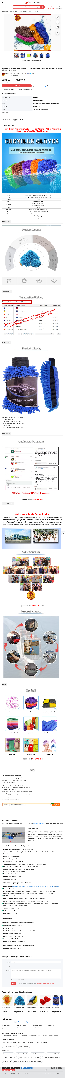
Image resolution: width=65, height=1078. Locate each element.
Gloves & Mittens (23, 11)
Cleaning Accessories (8, 1054)
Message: (8, 970)
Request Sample (27, 89)
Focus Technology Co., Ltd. (21, 1073)
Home (3, 11)
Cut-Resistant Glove (42, 1042)
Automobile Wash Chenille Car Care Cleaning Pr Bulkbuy (27, 1061)
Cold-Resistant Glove (24, 1046)
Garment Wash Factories (54, 1054)
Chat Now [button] (49, 86)
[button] (2, 2)
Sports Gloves (16, 1042)
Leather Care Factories (22, 1054)
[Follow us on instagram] (56, 1068)
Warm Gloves (6, 1042)
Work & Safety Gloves (34, 11)
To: (9, 966)
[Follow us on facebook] (52, 1068)
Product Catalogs (24, 1022)
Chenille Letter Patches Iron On (50, 1057)
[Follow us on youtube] (59, 1068)
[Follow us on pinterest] (61, 1068)
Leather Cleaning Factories (37, 1054)
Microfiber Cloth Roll (37, 1028)
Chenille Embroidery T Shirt (9, 1057)
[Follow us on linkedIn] (46, 1070)
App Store (5, 1068)
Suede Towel (42, 886)
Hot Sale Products (6, 1025)
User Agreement (41, 1073)
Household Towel (36, 1025)
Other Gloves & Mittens (28, 1042)
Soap (57, 886)
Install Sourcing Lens (9, 1070)
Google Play (15, 1068)
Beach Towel (35, 886)
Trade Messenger (27, 1068)
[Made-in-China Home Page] (33, 2)
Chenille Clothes (7, 1061)
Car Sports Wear (23, 1057)
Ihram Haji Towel (21, 1028)
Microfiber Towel (16, 886)
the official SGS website (39, 823)
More (3, 1064)
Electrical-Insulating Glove (9, 1046)
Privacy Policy (57, 1073)
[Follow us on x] (54, 1068)
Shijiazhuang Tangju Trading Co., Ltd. (14, 73)
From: (8, 962)
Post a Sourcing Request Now (45, 983)
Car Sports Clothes (35, 1057)
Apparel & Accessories (11, 11)
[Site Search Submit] (42, 7)
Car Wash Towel (51, 886)
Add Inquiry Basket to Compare (32, 61)
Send (13, 983)
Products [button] (16, 7)
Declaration (49, 1073)
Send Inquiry (16, 85)
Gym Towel (4, 1028)
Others (49, 1028)
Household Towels (27, 886)
